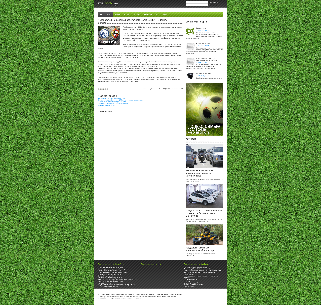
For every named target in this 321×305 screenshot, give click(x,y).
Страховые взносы (203, 43)
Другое (165, 14)
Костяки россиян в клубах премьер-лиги (112, 102)
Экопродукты (201, 28)
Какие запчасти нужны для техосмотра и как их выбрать (206, 59)
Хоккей (117, 14)
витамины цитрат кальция (193, 285)
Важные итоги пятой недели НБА (110, 278)
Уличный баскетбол (105, 283)
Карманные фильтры (203, 73)
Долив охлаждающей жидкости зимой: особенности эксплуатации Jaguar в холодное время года (202, 271)
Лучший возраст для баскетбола (109, 271)
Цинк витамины (189, 286)
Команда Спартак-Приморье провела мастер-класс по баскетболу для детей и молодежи (117, 280)
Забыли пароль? (214, 2)
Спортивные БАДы (190, 279)
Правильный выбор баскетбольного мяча (112, 272)
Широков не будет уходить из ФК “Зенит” (112, 98)
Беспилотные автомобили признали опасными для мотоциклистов (199, 173)
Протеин (187, 281)
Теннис (126, 14)
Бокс (157, 14)
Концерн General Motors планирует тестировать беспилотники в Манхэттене (204, 213)
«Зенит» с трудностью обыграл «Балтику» (113, 103)
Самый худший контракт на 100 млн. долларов (114, 269)
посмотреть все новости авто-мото (198, 141)
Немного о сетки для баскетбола (109, 274)
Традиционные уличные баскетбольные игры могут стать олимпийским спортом (116, 285)
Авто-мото (148, 14)
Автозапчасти (189, 274)
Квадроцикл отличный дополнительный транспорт (200, 249)
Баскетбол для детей (105, 276)
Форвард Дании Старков (106, 105)
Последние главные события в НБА (110, 267)
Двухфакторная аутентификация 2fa (197, 267)
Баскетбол (136, 14)
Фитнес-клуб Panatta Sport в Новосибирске (199, 269)
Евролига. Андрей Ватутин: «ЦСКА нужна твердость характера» (121, 100)
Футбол (108, 14)
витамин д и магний (191, 283)
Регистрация (213, 5)
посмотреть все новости (194, 24)
